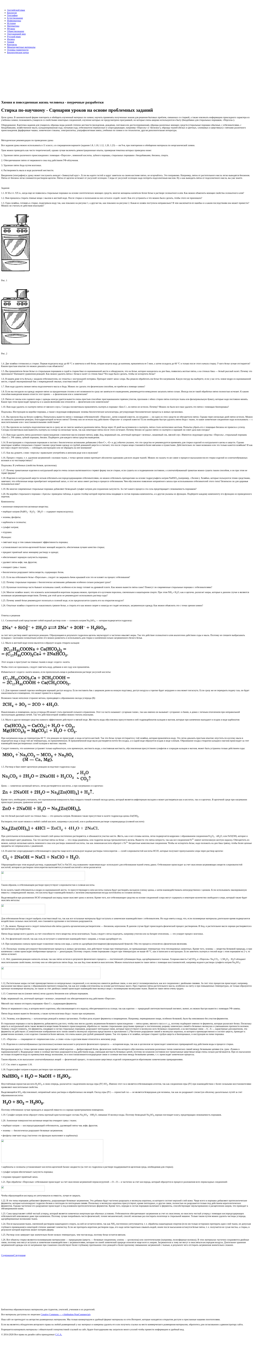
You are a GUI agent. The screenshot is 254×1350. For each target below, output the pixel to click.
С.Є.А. (58, 1334)
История (11, 23)
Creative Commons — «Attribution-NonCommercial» (66, 1314)
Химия (10, 42)
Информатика (14, 20)
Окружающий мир (16, 34)
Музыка (11, 28)
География (12, 15)
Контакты (12, 44)
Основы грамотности (18, 50)
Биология (12, 12)
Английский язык (16, 10)
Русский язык (14, 36)
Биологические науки (18, 52)
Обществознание (15, 31)
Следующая (19, 1255)
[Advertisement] (89, 76)
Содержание (7, 1255)
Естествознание (15, 18)
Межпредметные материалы (21, 47)
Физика (11, 39)
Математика (13, 26)
